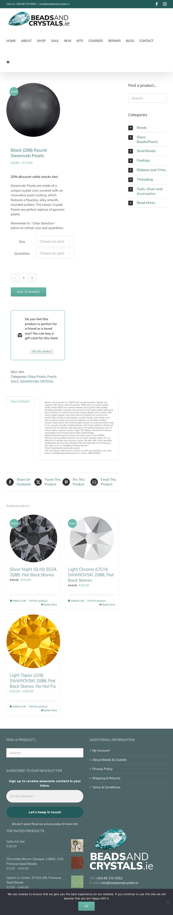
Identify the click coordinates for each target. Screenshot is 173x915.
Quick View (50, 604)
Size (22, 242)
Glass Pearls (37, 377)
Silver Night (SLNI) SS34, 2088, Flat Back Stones (33, 572)
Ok (86, 906)
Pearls (51, 377)
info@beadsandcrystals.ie (54, 3)
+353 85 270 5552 (25, 3)
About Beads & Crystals (109, 760)
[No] (168, 902)
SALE (15, 381)
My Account (100, 750)
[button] (147, 127)
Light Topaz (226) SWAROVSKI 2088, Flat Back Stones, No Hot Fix (33, 680)
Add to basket (28, 292)
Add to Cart (19, 600)
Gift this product (41, 351)
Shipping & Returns (106, 778)
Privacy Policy (102, 769)
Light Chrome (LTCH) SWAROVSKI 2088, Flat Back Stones (91, 575)
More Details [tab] (20, 401)
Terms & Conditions (106, 787)
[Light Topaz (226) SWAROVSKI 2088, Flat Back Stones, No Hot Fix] (33, 641)
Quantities (22, 253)
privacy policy (52, 824)
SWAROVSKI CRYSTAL (37, 381)
